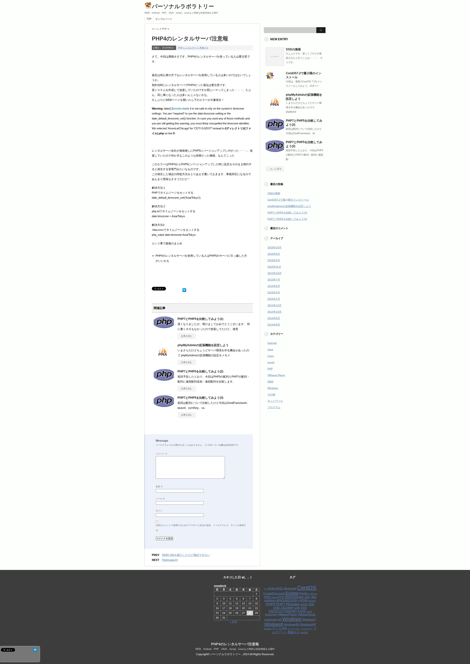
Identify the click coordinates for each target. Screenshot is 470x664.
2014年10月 (274, 311)
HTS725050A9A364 (290, 597)
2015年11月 (274, 266)
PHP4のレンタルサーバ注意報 (235, 644)
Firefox (303, 593)
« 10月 (233, 621)
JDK (307, 597)
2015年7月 (273, 279)
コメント (161, 453)
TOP (149, 18)
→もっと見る (274, 169)
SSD (304, 607)
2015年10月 (274, 273)
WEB (270, 381)
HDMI (273, 597)
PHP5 (270, 604)
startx (309, 611)
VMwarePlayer (287, 614)
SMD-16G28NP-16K (286, 607)
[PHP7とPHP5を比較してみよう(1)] (164, 326)
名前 (159, 486)
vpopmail (270, 619)
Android (271, 343)
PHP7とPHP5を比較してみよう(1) (200, 318)
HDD (267, 597)
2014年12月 (274, 305)
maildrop (270, 600)
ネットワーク (275, 400)
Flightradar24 (170, 559)
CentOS (306, 588)
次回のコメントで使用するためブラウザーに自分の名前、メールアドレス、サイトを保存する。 (201, 528)
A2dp (271, 588)
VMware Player (276, 375)
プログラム (273, 407)
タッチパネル (294, 629)
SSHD (302, 611)
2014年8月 (273, 324)
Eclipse (292, 593)
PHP (180, 47)
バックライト (307, 629)
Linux (270, 355)
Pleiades (293, 604)
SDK (311, 604)
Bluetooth (290, 588)
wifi (279, 619)
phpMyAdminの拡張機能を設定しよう (203, 345)
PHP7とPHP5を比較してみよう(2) (200, 371)
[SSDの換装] (275, 64)
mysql (270, 362)
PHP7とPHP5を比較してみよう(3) (200, 397)
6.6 (265, 589)
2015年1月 (273, 298)
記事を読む (186, 336)
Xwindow (268, 629)
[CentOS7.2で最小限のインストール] (270, 78)
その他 (271, 394)
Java (270, 349)
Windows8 (273, 624)
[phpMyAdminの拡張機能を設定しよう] (163, 359)
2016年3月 (273, 260)
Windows (272, 388)
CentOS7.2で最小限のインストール (288, 199)
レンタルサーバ (190, 47)
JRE (314, 597)
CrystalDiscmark (274, 593)
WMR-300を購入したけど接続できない (186, 555)
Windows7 (309, 619)
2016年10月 (274, 247)
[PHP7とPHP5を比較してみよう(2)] (164, 379)
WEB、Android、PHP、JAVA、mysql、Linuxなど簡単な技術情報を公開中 (235, 649)
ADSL (279, 588)
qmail (304, 604)
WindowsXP (308, 624)
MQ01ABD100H (287, 600)
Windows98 (291, 624)
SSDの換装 (293, 49)
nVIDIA (303, 600)
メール (160, 498)
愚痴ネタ (204, 47)
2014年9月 (273, 318)
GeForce (313, 594)
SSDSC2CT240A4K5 (282, 611)
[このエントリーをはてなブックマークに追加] (184, 289)
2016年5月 (273, 253)
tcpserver (271, 614)
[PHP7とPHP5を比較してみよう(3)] (164, 405)
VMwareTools (306, 614)
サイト (159, 510)
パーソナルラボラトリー (183, 6)
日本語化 (304, 632)
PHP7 (280, 604)
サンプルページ (163, 19)
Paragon (312, 601)
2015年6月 (273, 286)
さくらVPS (279, 628)
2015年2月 (273, 292)
